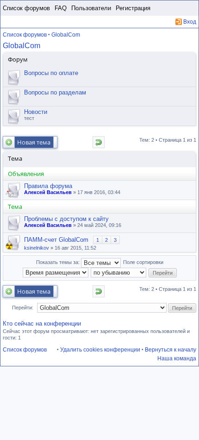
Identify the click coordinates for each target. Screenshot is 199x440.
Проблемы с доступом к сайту (66, 218)
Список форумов (26, 8)
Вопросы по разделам (55, 92)
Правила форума (48, 185)
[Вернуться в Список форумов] (99, 142)
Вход (189, 22)
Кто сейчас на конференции (42, 323)
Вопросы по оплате (51, 72)
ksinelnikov (36, 248)
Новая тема (33, 142)
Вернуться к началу (170, 349)
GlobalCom (65, 34)
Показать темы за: (58, 262)
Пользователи (91, 8)
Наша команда (176, 358)
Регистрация (133, 8)
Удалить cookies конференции (100, 349)
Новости (35, 111)
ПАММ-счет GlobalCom (56, 239)
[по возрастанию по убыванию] (119, 272)
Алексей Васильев (48, 192)
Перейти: (22, 307)
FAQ (61, 8)
